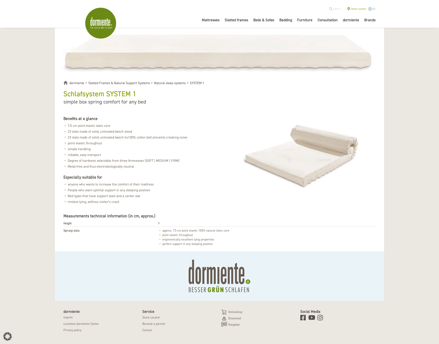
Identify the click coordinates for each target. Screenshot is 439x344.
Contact (147, 330)
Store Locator (358, 9)
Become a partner (153, 324)
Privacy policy (72, 330)
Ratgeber (234, 325)
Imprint (68, 317)
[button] (7, 336)
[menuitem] (336, 9)
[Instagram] (321, 317)
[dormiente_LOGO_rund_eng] (101, 23)
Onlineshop (235, 312)
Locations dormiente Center (81, 324)
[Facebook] (304, 317)
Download (234, 318)
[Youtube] (312, 317)
